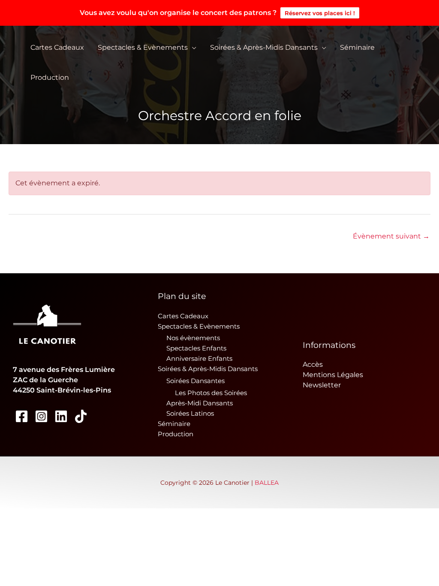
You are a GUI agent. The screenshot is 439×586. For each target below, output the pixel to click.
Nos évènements (193, 338)
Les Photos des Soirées (211, 393)
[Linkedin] (61, 416)
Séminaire (357, 47)
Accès (313, 364)
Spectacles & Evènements (143, 47)
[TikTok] (81, 416)
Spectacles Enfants (196, 348)
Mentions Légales (333, 375)
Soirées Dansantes (195, 381)
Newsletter (322, 385)
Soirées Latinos (190, 413)
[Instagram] (41, 416)
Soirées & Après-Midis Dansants (264, 47)
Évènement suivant (391, 236)
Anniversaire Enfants (199, 358)
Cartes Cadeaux (57, 47)
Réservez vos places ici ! (320, 12)
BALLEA (267, 482)
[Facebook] (21, 416)
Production (49, 77)
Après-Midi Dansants (199, 403)
